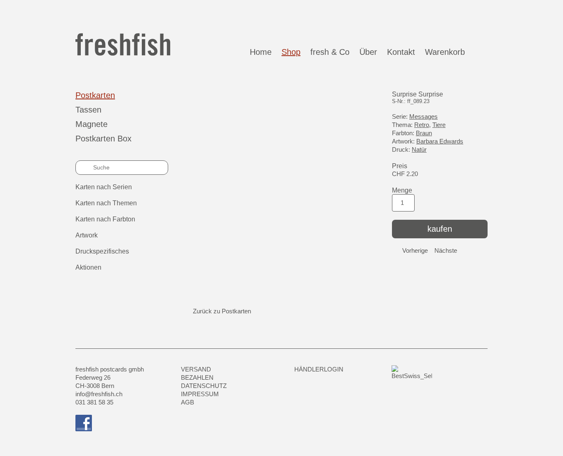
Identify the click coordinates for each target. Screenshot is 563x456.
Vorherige (415, 250)
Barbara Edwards (439, 141)
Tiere (439, 124)
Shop (291, 51)
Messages (423, 116)
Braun (424, 132)
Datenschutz (204, 385)
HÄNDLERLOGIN (318, 369)
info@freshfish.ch (98, 393)
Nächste (445, 250)
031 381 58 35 (94, 402)
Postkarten (95, 95)
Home (261, 51)
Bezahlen (197, 377)
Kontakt (401, 51)
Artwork (86, 235)
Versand (196, 369)
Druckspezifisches (102, 251)
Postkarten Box (103, 138)
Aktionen (88, 267)
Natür (419, 149)
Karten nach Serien (103, 186)
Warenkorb (447, 51)
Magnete (91, 124)
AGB (187, 402)
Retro (421, 124)
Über (368, 51)
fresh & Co (330, 51)
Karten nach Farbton (105, 219)
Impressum (200, 393)
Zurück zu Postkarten (222, 311)
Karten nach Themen (106, 203)
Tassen (88, 109)
